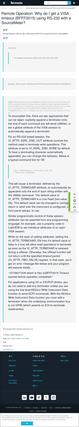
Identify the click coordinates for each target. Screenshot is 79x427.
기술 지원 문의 (38, 370)
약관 (51, 407)
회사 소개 (12, 360)
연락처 (35, 365)
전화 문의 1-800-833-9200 (63, 407)
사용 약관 (44, 407)
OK (27, 423)
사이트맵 (27, 407)
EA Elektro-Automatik (13, 382)
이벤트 (11, 375)
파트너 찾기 (64, 360)
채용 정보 (12, 365)
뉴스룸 (11, 370)
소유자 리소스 (38, 380)
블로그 (35, 385)
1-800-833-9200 (38, 360)
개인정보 (35, 407)
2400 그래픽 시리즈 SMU (20, 338)
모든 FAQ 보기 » (8, 349)
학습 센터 (36, 375)
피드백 (31, 411)
